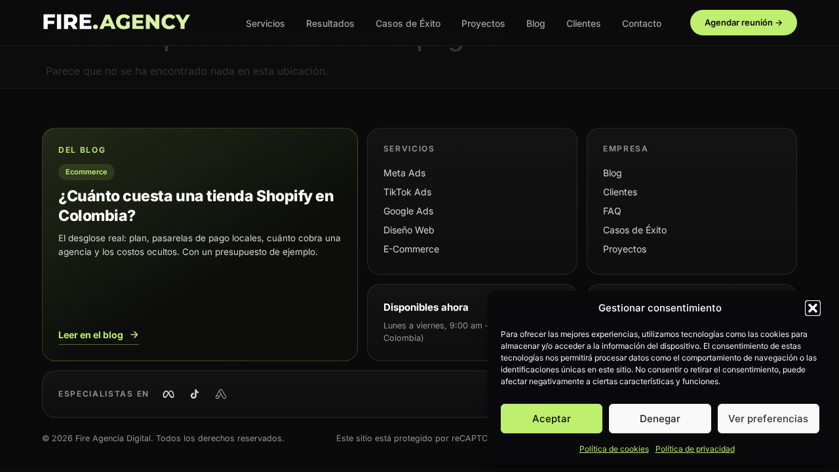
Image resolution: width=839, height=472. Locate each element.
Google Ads (408, 210)
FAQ (612, 210)
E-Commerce (411, 248)
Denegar (660, 418)
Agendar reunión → (744, 22)
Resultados (330, 23)
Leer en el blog (90, 334)
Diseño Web (409, 229)
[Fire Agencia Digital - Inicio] (116, 23)
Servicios (265, 23)
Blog (535, 23)
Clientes (583, 23)
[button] (812, 308)
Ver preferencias (768, 418)
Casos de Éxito (408, 23)
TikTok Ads (407, 191)
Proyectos (483, 23)
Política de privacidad (695, 449)
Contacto (641, 23)
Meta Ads (404, 172)
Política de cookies (614, 449)
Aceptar (551, 418)
